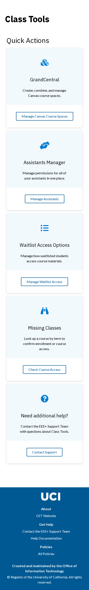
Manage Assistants (44, 199)
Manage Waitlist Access (44, 282)
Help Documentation (46, 538)
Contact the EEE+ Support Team (46, 531)
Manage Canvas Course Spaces (45, 116)
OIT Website (46, 516)
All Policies (46, 554)
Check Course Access (44, 369)
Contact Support (44, 452)
